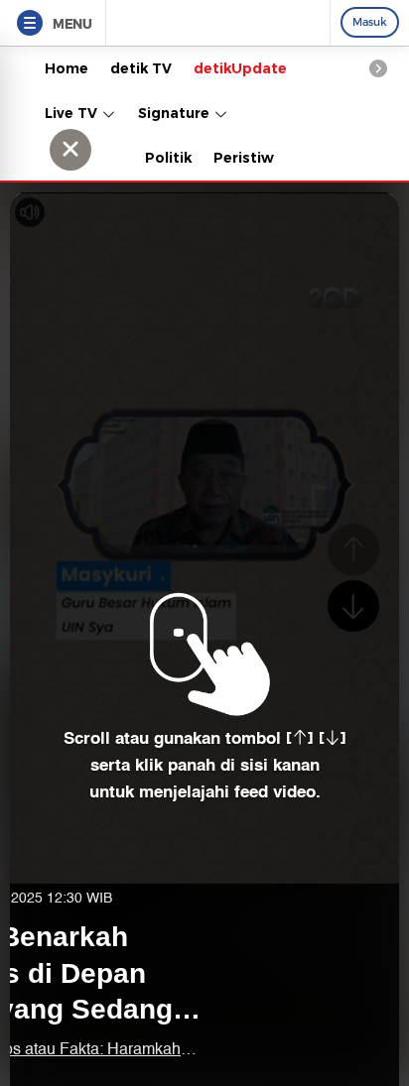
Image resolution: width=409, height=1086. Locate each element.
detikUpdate (240, 68)
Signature (175, 113)
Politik (168, 158)
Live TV (73, 113)
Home (66, 68)
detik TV (141, 68)
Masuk (369, 22)
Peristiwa (248, 158)
